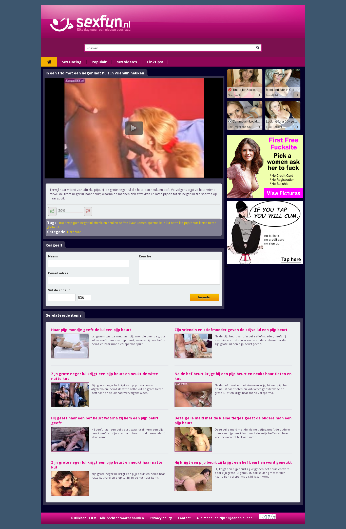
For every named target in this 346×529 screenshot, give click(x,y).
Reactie (145, 256)
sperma (153, 223)
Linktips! (155, 61)
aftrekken (100, 223)
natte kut (177, 223)
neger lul (86, 223)
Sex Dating (72, 61)
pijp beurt (191, 223)
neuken (113, 223)
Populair (99, 61)
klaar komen (138, 223)
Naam (53, 256)
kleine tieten (207, 223)
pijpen (75, 223)
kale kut (164, 223)
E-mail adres (58, 273)
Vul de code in (59, 290)
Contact (184, 518)
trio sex (64, 223)
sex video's (127, 61)
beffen (123, 223)
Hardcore (74, 232)
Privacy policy (161, 518)
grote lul (53, 227)
